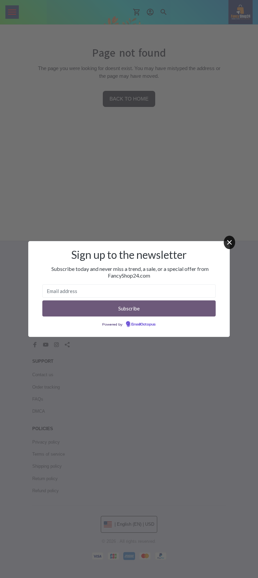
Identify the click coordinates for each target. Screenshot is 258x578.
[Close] (229, 242)
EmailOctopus (143, 324)
